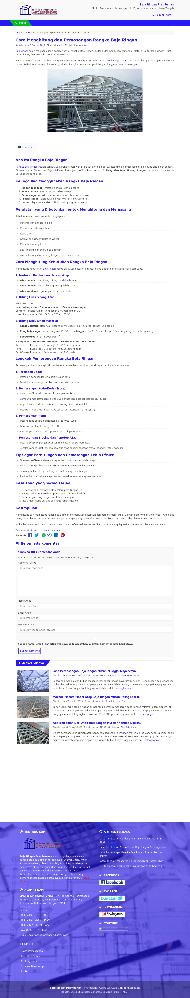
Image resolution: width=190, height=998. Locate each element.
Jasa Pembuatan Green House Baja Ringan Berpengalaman (133, 847)
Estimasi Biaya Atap (32, 966)
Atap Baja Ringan (129, 727)
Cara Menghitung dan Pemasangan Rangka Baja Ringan (76, 39)
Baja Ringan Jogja (70, 992)
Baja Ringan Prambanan (157, 4)
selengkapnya (124, 688)
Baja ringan (22, 50)
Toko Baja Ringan (31, 956)
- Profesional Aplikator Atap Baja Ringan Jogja (95, 987)
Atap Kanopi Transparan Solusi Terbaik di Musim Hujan (131, 860)
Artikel (24, 971)
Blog (85, 45)
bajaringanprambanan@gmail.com (48, 934)
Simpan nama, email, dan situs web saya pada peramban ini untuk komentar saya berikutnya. (75, 643)
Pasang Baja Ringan (130, 675)
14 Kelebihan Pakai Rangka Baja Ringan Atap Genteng (131, 865)
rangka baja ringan (116, 60)
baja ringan (49, 268)
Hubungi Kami (163, 14)
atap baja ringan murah (32, 530)
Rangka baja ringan (27, 166)
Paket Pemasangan (32, 950)
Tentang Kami (29, 961)
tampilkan (28, 147)
